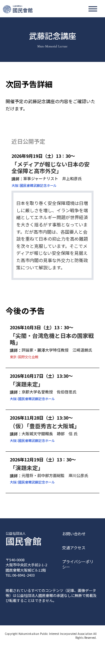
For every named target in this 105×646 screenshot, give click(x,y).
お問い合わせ (74, 533)
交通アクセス (73, 547)
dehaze (93, 9)
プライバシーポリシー (78, 564)
